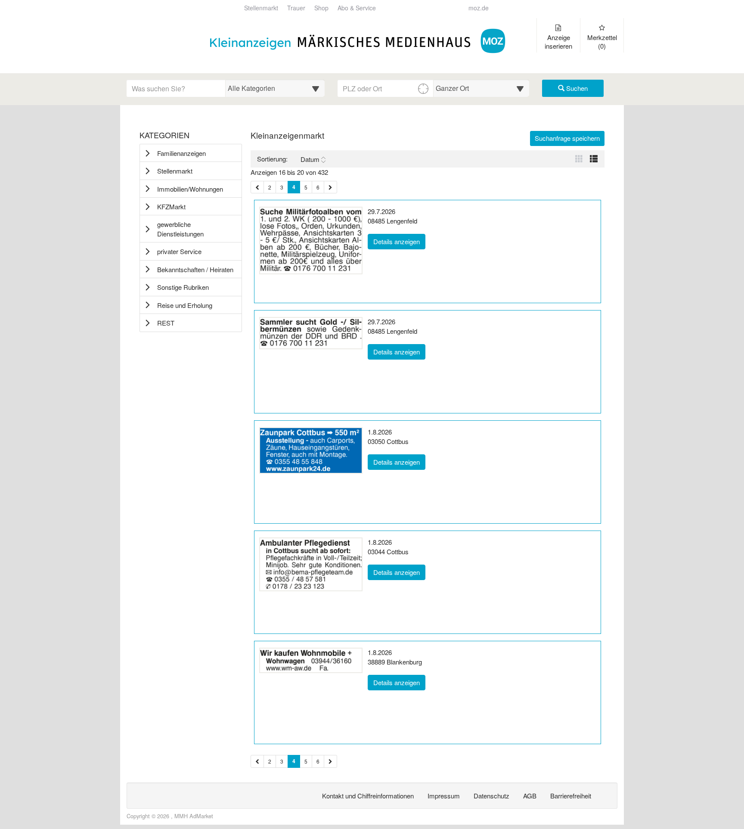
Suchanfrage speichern (567, 138)
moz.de (478, 8)
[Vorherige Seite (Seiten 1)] (257, 187)
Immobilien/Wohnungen (190, 188)
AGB (529, 795)
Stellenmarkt (261, 8)
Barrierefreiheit (570, 795)
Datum (310, 159)
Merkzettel (602, 41)
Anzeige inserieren (558, 41)
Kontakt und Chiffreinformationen (368, 795)
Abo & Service (357, 8)
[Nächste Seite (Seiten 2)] (330, 761)
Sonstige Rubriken (183, 287)
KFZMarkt (171, 206)
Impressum (444, 795)
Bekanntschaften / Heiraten (195, 269)
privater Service (179, 251)
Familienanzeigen (181, 153)
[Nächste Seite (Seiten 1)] (330, 187)
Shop (321, 8)
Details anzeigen (399, 241)
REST (165, 322)
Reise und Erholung (184, 305)
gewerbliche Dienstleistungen (180, 229)
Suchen (576, 88)
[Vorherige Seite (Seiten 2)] (257, 761)
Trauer (296, 8)
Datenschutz (491, 795)
